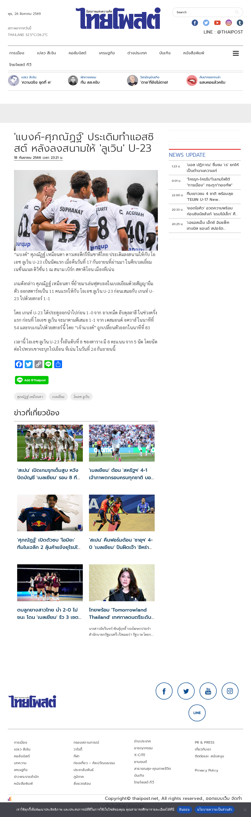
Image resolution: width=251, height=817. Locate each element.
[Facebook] (195, 23)
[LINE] (197, 713)
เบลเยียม (58, 396)
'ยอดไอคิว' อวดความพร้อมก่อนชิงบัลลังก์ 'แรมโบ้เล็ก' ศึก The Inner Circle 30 (212, 211)
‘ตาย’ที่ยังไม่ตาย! (154, 82)
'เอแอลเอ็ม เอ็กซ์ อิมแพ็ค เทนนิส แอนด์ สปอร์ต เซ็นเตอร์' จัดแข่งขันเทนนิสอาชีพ (209, 225)
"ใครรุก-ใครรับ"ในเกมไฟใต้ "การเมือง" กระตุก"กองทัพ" (209, 182)
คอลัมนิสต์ (77, 53)
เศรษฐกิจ (107, 53)
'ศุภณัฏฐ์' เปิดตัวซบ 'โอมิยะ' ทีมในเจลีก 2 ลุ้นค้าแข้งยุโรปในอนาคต (49, 547)
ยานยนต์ (140, 761)
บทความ (20, 763)
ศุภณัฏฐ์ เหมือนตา (30, 396)
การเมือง (16, 53)
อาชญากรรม (143, 748)
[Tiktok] (240, 23)
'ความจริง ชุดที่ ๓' (36, 82)
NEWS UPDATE (187, 155)
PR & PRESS (205, 742)
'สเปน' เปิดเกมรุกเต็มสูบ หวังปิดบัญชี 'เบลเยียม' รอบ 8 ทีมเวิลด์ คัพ (48, 477)
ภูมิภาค (79, 776)
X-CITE (139, 755)
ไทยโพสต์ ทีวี (20, 65)
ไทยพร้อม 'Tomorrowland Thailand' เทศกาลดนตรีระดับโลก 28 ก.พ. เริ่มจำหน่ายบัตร (120, 617)
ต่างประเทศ (137, 53)
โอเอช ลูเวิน (82, 396)
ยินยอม (184, 809)
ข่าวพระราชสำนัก (26, 776)
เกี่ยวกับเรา (203, 749)
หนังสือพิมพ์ (193, 53)
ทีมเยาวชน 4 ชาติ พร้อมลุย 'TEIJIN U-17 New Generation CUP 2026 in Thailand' (211, 197)
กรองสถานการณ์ (86, 742)
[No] (244, 809)
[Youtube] (217, 23)
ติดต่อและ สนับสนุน (209, 756)
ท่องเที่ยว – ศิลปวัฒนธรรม (94, 763)
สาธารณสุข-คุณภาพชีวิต (152, 768)
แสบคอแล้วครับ (212, 82)
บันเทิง (165, 53)
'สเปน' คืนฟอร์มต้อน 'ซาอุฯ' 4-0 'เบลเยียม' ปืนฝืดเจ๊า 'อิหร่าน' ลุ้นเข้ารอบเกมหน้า (121, 547)
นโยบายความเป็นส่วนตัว (214, 809)
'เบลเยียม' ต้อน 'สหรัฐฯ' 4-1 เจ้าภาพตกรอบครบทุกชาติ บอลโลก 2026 (121, 477)
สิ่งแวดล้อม (82, 783)
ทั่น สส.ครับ (90, 82)
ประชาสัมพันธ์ (84, 769)
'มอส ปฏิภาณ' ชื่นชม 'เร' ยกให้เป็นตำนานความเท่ (213, 168)
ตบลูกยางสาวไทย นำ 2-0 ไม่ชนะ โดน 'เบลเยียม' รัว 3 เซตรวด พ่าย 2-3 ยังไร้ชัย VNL (47, 617)
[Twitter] (206, 23)
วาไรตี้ (78, 749)
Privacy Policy (206, 770)
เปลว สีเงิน (46, 53)
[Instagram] (228, 23)
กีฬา (77, 756)
